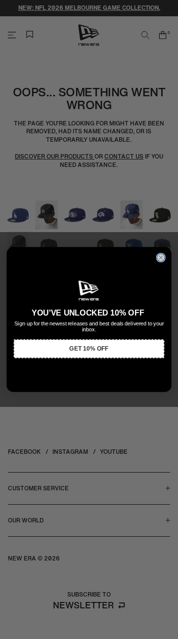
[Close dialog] (161, 258)
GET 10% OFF (88, 349)
